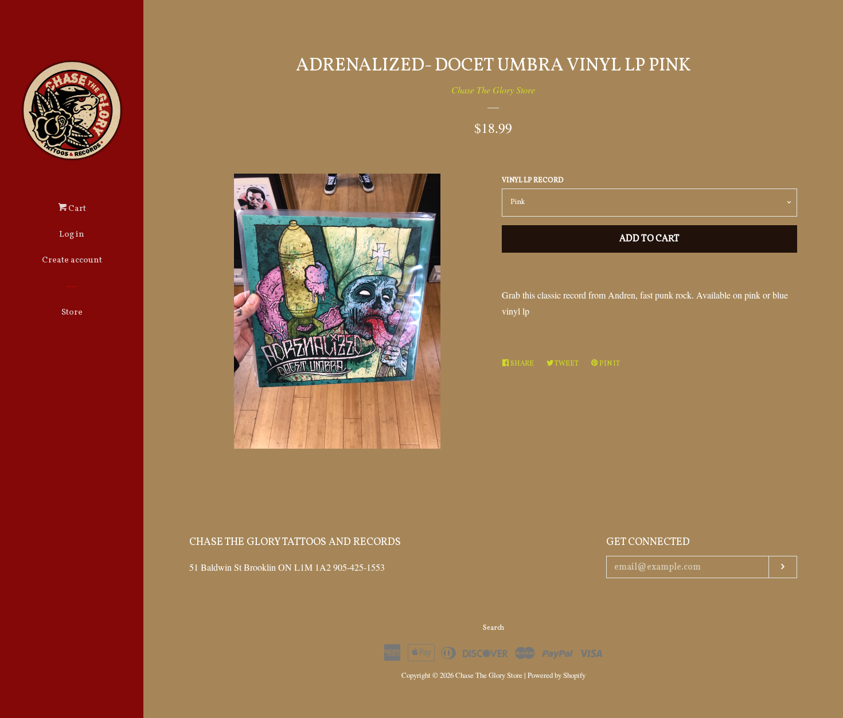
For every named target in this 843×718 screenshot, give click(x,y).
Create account (72, 260)
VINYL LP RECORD (533, 180)
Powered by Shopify (557, 675)
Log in (71, 235)
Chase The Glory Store (493, 90)
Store (72, 313)
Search (493, 628)
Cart (76, 209)
